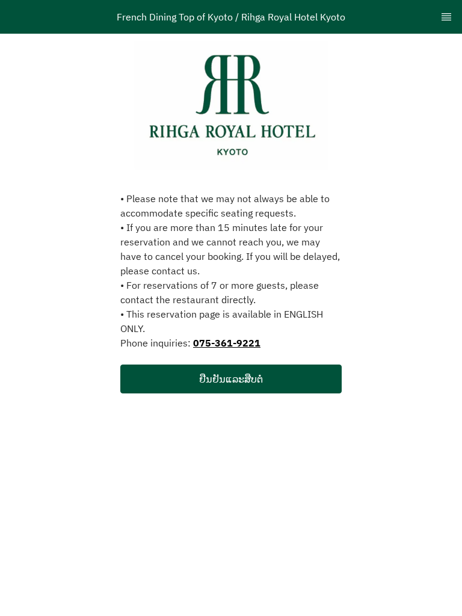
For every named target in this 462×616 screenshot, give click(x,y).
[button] (231, 379)
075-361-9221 (226, 343)
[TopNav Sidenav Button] (446, 16)
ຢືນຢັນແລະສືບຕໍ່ (231, 379)
